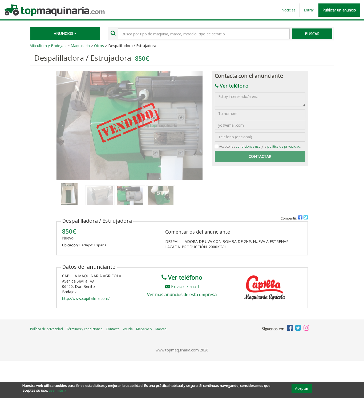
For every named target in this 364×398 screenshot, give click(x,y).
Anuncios (64, 33)
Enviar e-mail (185, 286)
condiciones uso (248, 146)
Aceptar (301, 388)
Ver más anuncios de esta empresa (182, 294)
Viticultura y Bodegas (48, 45)
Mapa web (144, 329)
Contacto (113, 329)
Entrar (309, 10)
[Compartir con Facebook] (300, 217)
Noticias (288, 10)
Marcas (160, 329)
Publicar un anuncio (339, 10)
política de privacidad (283, 146)
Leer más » (57, 390)
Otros (99, 45)
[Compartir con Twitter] (306, 217)
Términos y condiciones (84, 329)
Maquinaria (80, 45)
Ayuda (128, 329)
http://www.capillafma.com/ (86, 298)
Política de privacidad (46, 329)
